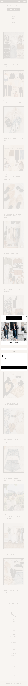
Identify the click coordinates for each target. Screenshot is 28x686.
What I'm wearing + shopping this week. (14, 358)
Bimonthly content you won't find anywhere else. (14, 360)
